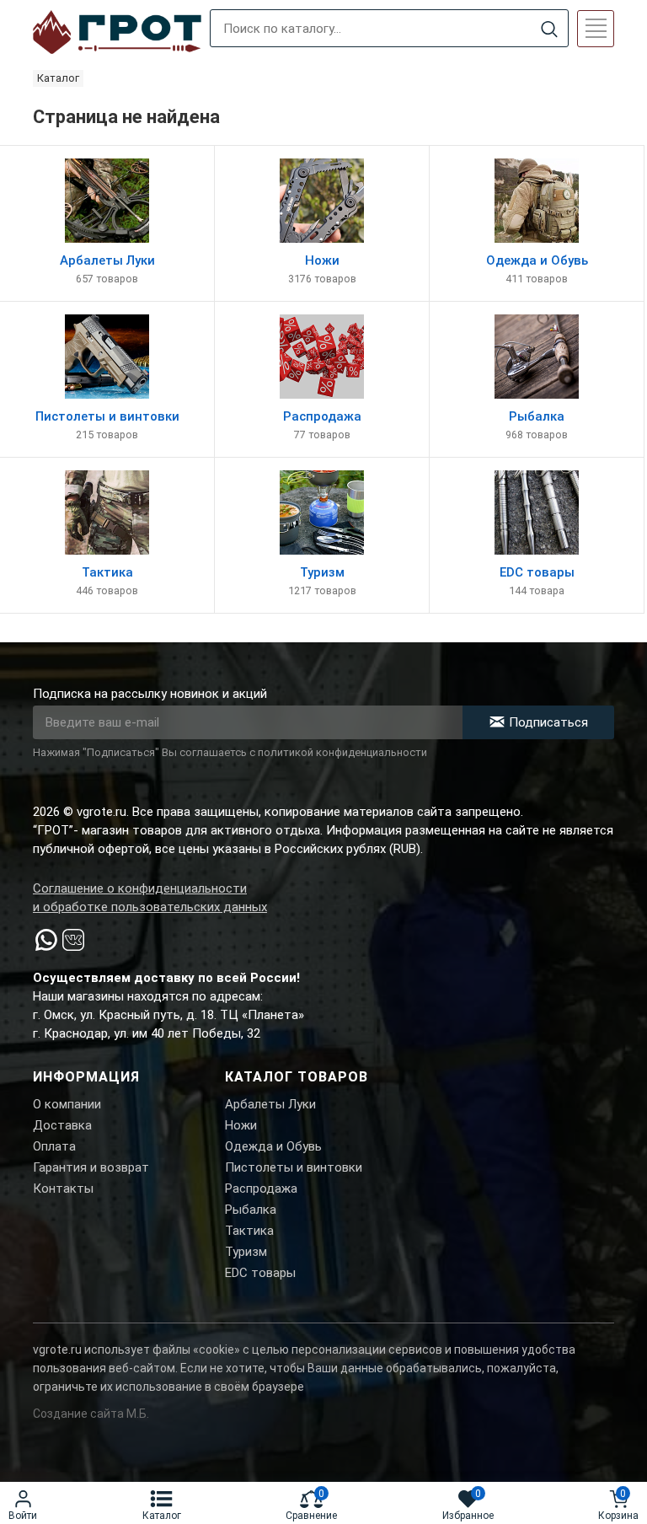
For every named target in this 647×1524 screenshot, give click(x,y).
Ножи (241, 1125)
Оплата (54, 1146)
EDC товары (260, 1272)
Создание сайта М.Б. (91, 1413)
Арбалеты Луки (270, 1104)
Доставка (62, 1125)
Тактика (249, 1230)
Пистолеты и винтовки (293, 1167)
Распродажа (261, 1188)
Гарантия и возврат (91, 1167)
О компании (67, 1104)
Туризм (246, 1251)
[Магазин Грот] (117, 32)
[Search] (549, 29)
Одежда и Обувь (273, 1146)
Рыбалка (250, 1209)
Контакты (63, 1188)
